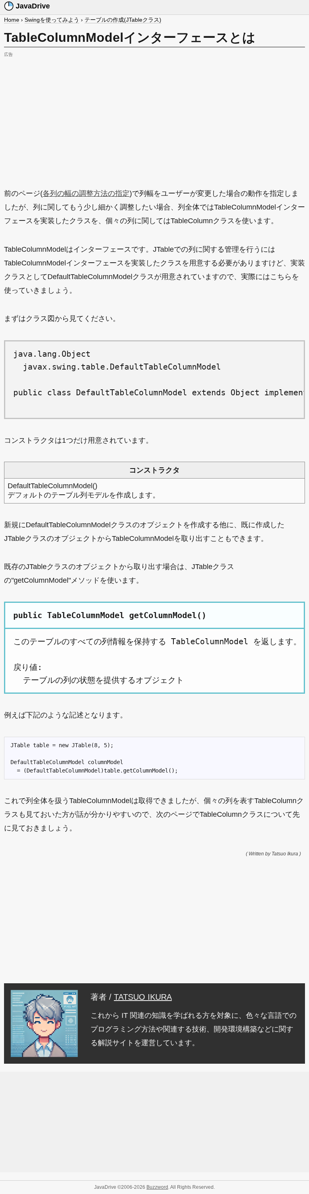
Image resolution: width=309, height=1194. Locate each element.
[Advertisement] (154, 116)
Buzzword (157, 1187)
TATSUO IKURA (143, 997)
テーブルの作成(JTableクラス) (122, 19)
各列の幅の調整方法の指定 (86, 193)
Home (11, 19)
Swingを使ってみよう (52, 19)
